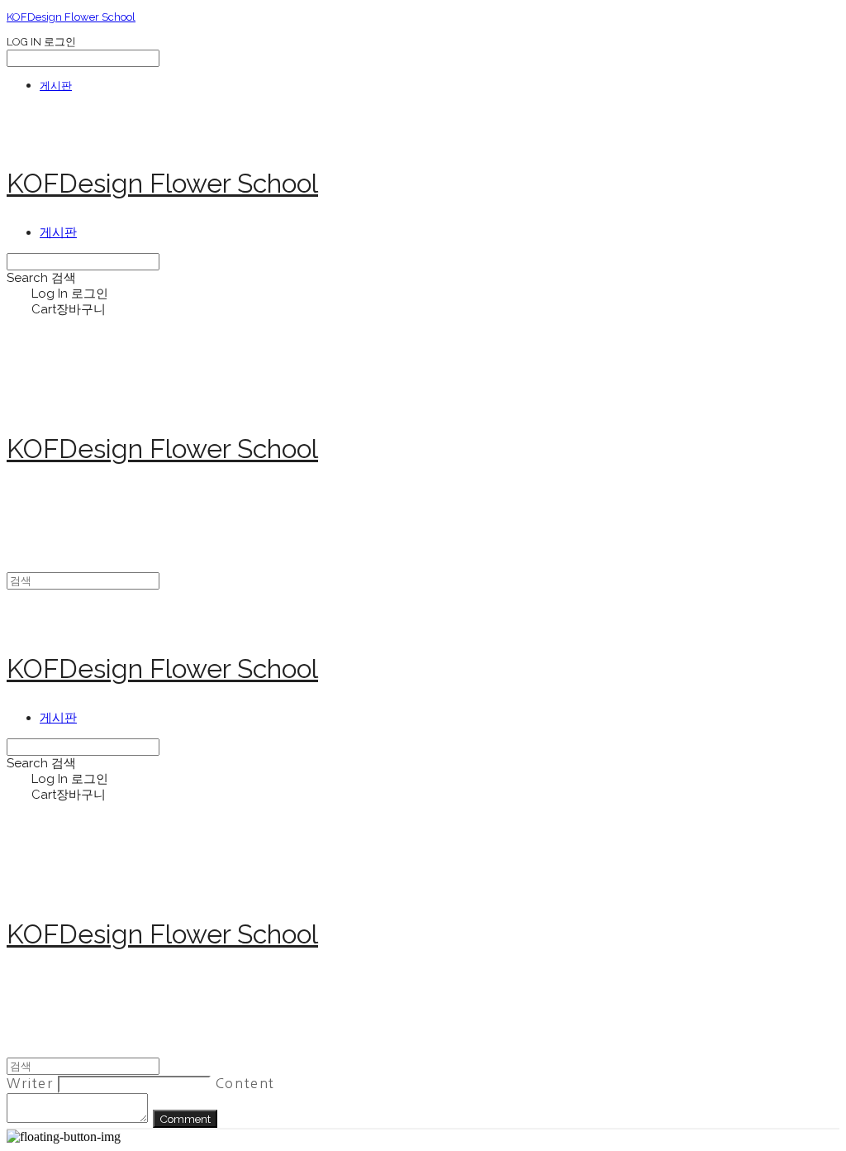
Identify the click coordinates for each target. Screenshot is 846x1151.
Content (245, 1083)
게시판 (56, 85)
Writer (30, 1083)
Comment (185, 1118)
